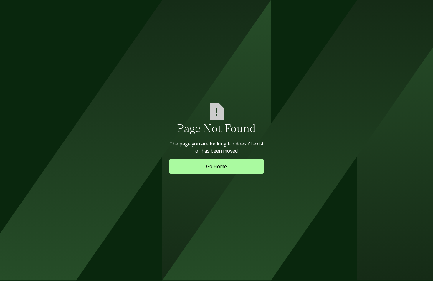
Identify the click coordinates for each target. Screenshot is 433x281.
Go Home (216, 166)
